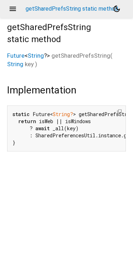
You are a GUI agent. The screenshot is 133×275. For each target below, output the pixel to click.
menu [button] (13, 9)
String (36, 55)
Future (15, 55)
